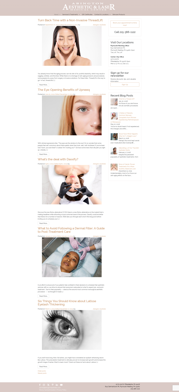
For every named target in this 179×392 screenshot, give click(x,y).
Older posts (42, 371)
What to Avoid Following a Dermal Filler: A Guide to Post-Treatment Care (71, 230)
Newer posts (42, 373)
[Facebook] (39, 385)
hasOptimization (50, 390)
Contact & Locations (101, 14)
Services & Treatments (70, 14)
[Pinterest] (52, 385)
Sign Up (125, 84)
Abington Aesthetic (99, 25)
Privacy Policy (61, 390)
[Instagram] (44, 385)
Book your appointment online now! (125, 24)
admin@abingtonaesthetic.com (50, 388)
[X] (48, 385)
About (56, 14)
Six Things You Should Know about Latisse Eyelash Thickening (67, 302)
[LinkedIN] (57, 385)
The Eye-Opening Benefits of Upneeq (64, 89)
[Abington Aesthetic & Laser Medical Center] (88, 6)
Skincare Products (119, 14)
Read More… (43, 85)
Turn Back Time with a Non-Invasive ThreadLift (70, 20)
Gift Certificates (87, 14)
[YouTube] (61, 385)
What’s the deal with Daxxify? (58, 159)
